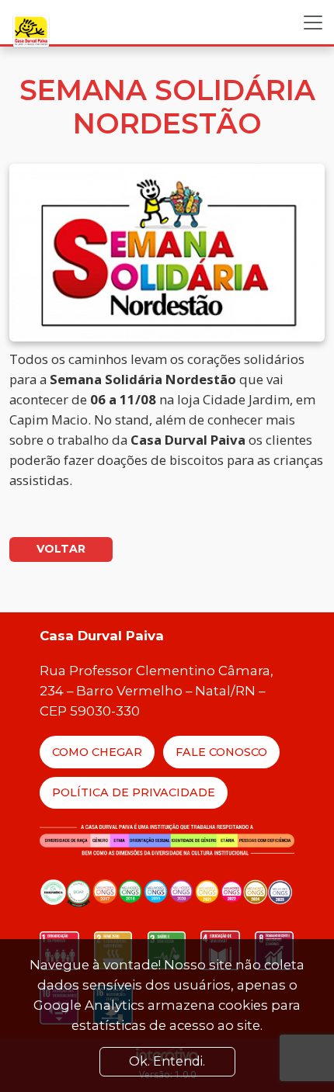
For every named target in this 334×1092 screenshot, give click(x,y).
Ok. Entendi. (167, 1061)
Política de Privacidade (133, 792)
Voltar (61, 549)
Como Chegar (97, 752)
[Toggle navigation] (313, 22)
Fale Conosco (221, 752)
